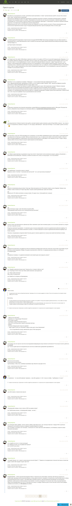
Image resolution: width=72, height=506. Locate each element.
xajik (8, 121)
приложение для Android (53, 501)
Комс (9, 288)
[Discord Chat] (28, 2)
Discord (45, 501)
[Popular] (18, 2)
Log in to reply (65, 10)
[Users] (22, 2)
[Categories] (9, 2)
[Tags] (15, 2)
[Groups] (25, 2)
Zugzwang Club (18, 501)
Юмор (6, 10)
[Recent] (12, 2)
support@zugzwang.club (36, 501)
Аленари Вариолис (11, 13)
